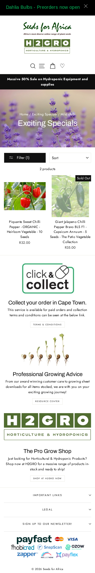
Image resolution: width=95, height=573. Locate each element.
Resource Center (47, 401)
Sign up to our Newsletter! (47, 524)
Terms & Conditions (47, 324)
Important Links (47, 495)
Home (24, 114)
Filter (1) (23, 157)
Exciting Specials (44, 114)
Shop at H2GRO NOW (47, 478)
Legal (47, 509)
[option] (47, 81)
